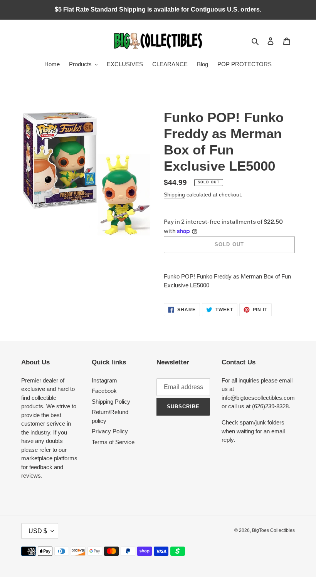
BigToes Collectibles (273, 530)
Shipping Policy (111, 401)
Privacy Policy (110, 431)
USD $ (38, 531)
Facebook (104, 390)
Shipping (174, 194)
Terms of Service (113, 442)
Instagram (104, 380)
